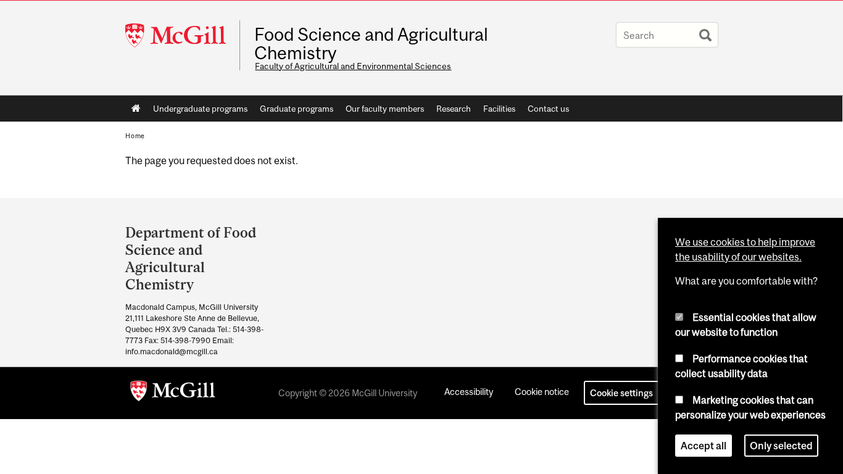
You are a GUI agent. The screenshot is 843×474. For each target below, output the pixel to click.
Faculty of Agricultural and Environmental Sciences (353, 66)
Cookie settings (621, 393)
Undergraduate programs (200, 109)
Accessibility (468, 391)
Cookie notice (542, 391)
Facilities (499, 109)
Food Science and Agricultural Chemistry (371, 43)
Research (453, 109)
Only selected (781, 445)
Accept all (703, 445)
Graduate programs (296, 109)
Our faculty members (385, 109)
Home (136, 109)
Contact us (548, 109)
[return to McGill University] (173, 393)
